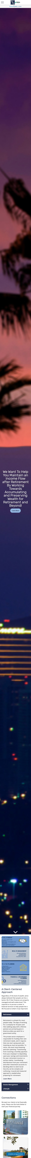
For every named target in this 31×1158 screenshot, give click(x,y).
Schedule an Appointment (15, 1154)
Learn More (7, 1079)
